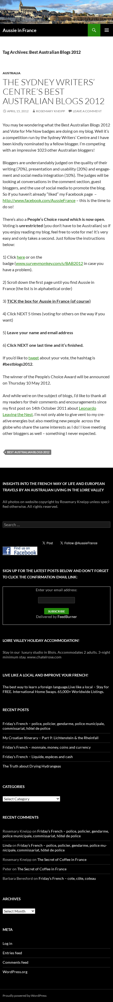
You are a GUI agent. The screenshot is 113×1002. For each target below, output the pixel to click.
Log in (7, 943)
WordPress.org (15, 971)
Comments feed (15, 962)
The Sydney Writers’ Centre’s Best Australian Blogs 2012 (54, 91)
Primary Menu (106, 30)
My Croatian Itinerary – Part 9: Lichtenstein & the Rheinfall (51, 737)
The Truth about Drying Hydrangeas (32, 766)
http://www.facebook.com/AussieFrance (39, 200)
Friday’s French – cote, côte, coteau (67, 878)
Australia (11, 73)
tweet (33, 357)
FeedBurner (67, 616)
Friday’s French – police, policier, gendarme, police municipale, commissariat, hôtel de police (56, 833)
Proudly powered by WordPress (25, 996)
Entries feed (12, 953)
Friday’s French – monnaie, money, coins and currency (47, 747)
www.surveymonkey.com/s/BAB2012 (49, 263)
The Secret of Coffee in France (61, 859)
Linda (7, 845)
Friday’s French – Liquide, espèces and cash (38, 756)
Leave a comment (87, 111)
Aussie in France (20, 30)
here (21, 256)
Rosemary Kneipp (50, 111)
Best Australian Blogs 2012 (28, 452)
